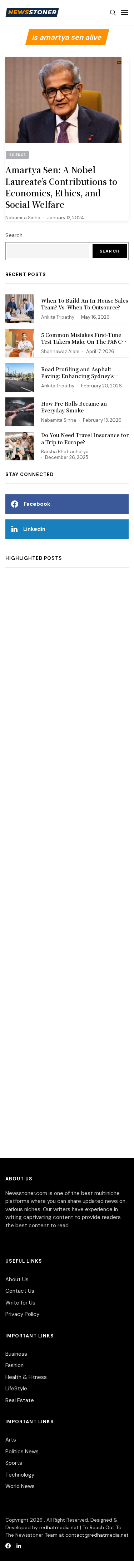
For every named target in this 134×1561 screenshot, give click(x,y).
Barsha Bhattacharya (65, 452)
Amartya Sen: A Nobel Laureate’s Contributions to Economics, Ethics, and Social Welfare (61, 187)
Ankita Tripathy (57, 317)
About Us (17, 1279)
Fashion (14, 1365)
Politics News (22, 1451)
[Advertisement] (67, 868)
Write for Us (20, 1302)
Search (14, 235)
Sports (13, 1463)
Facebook (37, 504)
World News (20, 1486)
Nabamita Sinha (22, 218)
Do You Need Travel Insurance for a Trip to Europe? (85, 438)
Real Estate (19, 1400)
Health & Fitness (26, 1377)
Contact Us (19, 1291)
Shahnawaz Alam (60, 351)
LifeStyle (16, 1388)
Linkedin (34, 529)
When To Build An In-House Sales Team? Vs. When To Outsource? (84, 304)
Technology (19, 1474)
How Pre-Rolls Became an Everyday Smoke (74, 407)
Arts (10, 1439)
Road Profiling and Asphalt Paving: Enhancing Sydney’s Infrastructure (77, 376)
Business (16, 1353)
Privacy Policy (22, 1314)
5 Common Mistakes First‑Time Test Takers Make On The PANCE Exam (83, 341)
